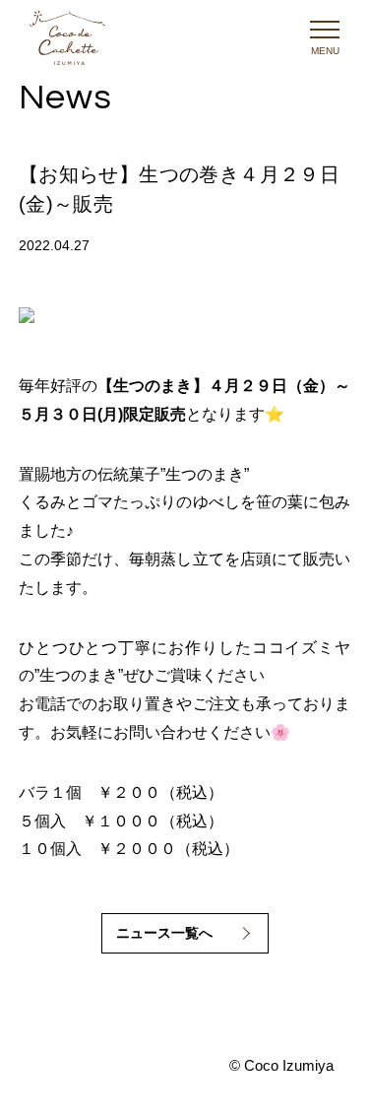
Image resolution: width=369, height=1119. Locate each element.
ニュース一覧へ (164, 933)
